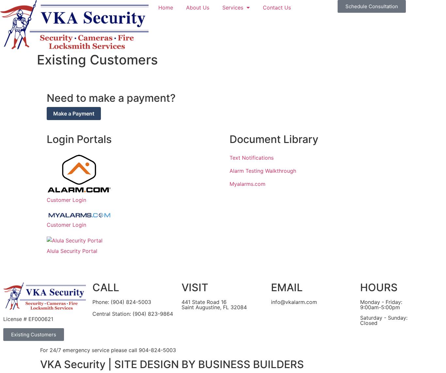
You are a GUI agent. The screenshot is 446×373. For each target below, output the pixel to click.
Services (232, 7)
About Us (197, 7)
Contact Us (277, 7)
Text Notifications (252, 157)
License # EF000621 (28, 319)
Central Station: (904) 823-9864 (132, 314)
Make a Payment (73, 113)
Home (165, 7)
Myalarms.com (247, 184)
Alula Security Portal (72, 251)
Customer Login (66, 200)
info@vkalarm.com (294, 302)
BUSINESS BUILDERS (251, 364)
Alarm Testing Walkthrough (263, 171)
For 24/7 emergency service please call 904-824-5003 (108, 350)
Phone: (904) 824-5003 (121, 302)
